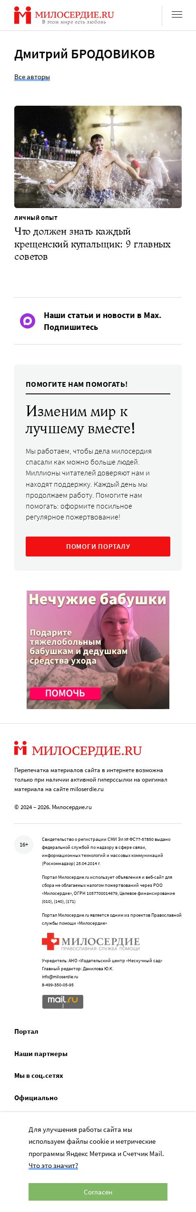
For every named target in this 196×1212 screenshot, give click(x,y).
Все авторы (32, 76)
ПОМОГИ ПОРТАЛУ (98, 546)
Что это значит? (53, 1165)
